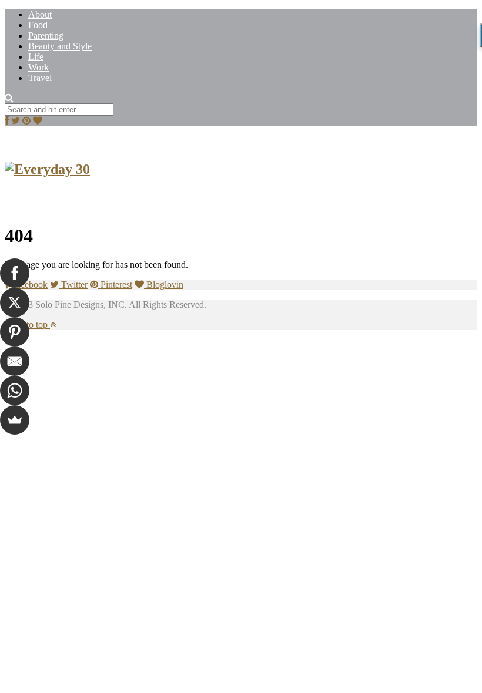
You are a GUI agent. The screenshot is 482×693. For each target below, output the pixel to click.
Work (38, 67)
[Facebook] (14, 273)
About (40, 14)
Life (35, 57)
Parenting (45, 36)
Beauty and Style (60, 46)
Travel (40, 78)
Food (38, 25)
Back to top (27, 324)
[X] (14, 302)
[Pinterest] (14, 331)
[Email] (14, 361)
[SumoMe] (14, 420)
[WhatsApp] (14, 390)
